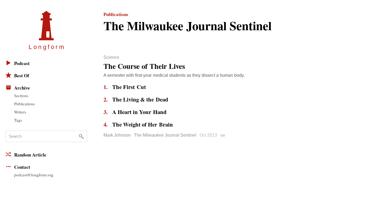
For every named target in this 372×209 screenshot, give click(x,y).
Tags (18, 120)
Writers (20, 112)
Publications (24, 103)
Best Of (21, 75)
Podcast (22, 63)
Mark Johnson (117, 135)
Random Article (30, 154)
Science (111, 57)
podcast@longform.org (33, 174)
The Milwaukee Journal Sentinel (165, 135)
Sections (21, 95)
